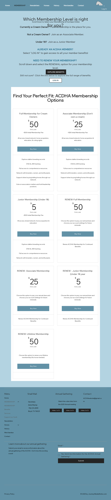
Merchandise (9, 433)
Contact (7, 436)
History (6, 429)
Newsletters (8, 421)
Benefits (7, 409)
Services (7, 413)
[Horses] (18, 425)
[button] (46, 5)
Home (6, 398)
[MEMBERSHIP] (18, 402)
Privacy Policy (9, 494)
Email (60, 446)
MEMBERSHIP (9, 402)
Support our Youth (10, 417)
